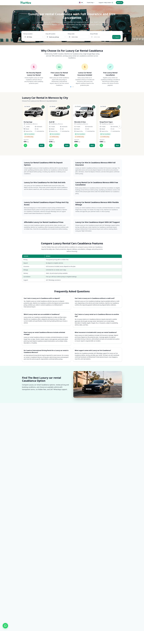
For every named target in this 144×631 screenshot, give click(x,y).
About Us (119, 2)
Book (41, 145)
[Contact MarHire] (5, 625)
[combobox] (34, 37)
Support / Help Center (105, 2)
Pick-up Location (27, 34)
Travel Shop (90, 2)
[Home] (65, 9)
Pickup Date (71, 34)
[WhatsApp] (25, 145)
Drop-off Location (50, 34)
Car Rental (71, 10)
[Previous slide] (24, 126)
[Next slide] (119, 126)
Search (117, 37)
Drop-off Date (94, 34)
